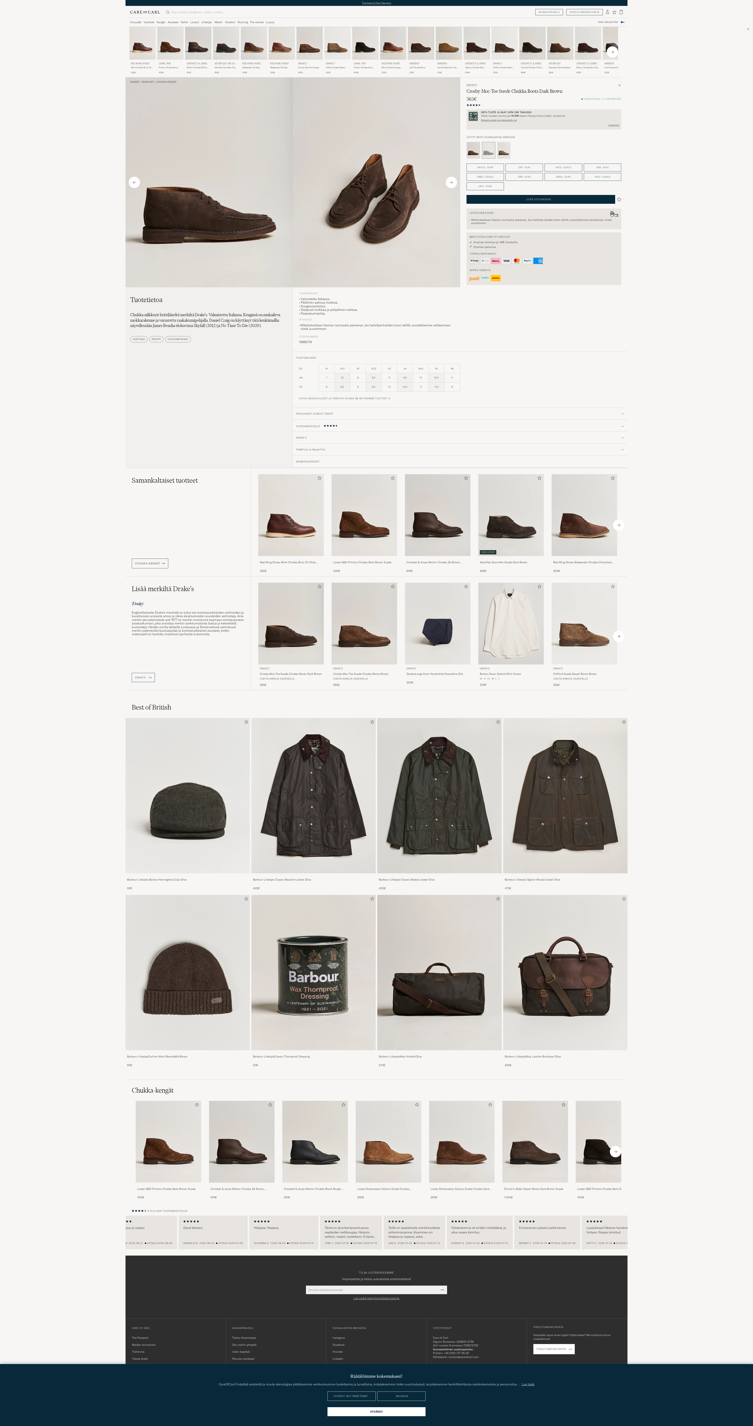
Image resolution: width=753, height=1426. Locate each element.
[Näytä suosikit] (614, 12)
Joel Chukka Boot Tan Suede (447, 67)
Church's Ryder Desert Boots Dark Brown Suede (533, 1189)
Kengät (161, 22)
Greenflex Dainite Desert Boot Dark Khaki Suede (559, 67)
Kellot (184, 22)
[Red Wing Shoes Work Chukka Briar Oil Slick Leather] (291, 558)
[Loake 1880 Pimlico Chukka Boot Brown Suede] (364, 558)
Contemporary (178, 339)
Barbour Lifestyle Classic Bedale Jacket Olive (407, 879)
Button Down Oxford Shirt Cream (500, 674)
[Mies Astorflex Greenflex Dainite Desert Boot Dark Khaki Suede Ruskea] (560, 43)
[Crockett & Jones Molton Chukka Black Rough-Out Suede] (315, 1185)
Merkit (218, 22)
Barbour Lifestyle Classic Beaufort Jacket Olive (282, 879)
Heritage (139, 339)
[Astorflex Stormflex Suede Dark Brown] (511, 558)
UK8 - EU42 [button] (602, 167)
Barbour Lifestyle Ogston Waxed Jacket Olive (532, 879)
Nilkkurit (148, 82)
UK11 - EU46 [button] (485, 186)
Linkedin (338, 1358)
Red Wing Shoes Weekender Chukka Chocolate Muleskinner (582, 562)
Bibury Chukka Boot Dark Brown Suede (588, 67)
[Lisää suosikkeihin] (318, 478)
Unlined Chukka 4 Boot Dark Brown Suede (531, 67)
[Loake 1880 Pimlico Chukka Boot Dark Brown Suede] (608, 1185)
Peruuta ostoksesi (243, 1358)
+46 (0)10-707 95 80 (456, 1353)
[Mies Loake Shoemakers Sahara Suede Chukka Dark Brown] (462, 1142)
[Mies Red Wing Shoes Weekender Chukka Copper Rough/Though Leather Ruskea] (282, 43)
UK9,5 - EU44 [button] (563, 176)
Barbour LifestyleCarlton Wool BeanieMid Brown (157, 1056)
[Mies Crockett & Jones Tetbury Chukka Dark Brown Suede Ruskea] (477, 43)
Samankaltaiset (165, 480)
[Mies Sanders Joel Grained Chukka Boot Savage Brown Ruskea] (616, 43)
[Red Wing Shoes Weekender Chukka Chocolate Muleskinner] (584, 558)
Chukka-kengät (166, 82)
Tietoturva (138, 1351)
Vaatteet (149, 22)
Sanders (414, 63)
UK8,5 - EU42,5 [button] (485, 176)
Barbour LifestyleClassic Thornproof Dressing (281, 1056)
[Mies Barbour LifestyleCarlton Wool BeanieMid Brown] (188, 972)
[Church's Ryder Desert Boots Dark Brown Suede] (535, 1185)
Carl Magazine (608, 22)
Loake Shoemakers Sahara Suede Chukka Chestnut (383, 1189)
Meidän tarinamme (144, 1345)
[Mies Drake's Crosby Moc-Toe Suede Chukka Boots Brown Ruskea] (309, 43)
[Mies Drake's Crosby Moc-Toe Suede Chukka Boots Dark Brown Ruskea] (291, 623)
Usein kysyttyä (241, 1351)
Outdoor (230, 22)
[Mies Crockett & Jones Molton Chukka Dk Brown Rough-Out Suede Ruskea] (198, 43)
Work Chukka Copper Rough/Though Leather (392, 67)
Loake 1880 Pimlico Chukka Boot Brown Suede (362, 562)
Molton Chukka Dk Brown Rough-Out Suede (198, 67)
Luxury (270, 22)
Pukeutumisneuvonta (584, 12)
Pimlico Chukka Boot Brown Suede (168, 67)
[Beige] (504, 150)
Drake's (302, 63)
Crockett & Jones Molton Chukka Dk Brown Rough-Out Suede (433, 562)
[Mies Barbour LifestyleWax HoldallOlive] (439, 972)
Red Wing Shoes (140, 63)
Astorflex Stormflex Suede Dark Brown (226, 67)
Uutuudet (135, 22)
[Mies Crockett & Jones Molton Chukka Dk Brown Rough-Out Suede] (242, 1142)
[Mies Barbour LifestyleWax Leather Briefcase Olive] (565, 972)
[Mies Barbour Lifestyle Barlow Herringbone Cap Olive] (188, 795)
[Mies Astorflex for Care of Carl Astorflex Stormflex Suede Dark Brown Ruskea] (226, 43)
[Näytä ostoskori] (621, 12)
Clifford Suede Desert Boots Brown (335, 67)
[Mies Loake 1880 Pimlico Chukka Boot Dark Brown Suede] (608, 1142)
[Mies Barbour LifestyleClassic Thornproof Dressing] (313, 972)
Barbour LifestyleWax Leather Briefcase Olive (533, 1056)
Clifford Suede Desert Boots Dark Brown (502, 67)
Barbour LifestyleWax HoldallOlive (400, 1056)
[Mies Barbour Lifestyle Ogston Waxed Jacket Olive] (565, 795)
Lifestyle (206, 22)
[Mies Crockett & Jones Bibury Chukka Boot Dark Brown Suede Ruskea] (588, 43)
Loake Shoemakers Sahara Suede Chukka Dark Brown (460, 1189)
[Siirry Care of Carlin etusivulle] (145, 12)
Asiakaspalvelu (549, 12)
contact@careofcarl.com (463, 1357)
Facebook (339, 1345)
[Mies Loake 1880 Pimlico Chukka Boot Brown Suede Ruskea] (170, 43)
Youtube (338, 1351)
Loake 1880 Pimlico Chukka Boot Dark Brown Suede (605, 1189)
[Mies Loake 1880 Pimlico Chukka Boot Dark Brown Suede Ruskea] (365, 43)
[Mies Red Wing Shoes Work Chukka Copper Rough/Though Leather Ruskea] (393, 43)
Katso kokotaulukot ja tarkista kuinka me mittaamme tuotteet (343, 398)
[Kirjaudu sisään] (607, 12)
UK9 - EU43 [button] (524, 176)
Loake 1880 (165, 63)
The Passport (140, 1338)
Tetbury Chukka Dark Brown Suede (474, 67)
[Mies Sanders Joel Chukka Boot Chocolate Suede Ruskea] (421, 43)
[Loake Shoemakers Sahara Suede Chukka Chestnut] (388, 1185)
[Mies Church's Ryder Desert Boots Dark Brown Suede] (535, 1142)
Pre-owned (257, 22)
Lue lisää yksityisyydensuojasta (376, 1298)
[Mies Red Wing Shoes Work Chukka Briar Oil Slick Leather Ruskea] (142, 43)
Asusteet (173, 22)
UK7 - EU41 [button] (524, 167)
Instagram (339, 1338)
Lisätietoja (613, 125)
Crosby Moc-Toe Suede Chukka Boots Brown (308, 67)
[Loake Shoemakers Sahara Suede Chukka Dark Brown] (462, 1185)
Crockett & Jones (197, 63)
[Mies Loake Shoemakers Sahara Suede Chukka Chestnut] (388, 1142)
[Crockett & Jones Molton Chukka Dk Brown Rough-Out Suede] (437, 558)
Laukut (194, 22)
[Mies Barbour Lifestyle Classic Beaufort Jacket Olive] (313, 795)
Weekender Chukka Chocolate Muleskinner (252, 67)
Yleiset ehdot (140, 1358)
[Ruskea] (473, 150)
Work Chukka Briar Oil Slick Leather (141, 67)
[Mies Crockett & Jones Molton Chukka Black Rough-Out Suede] (315, 1142)
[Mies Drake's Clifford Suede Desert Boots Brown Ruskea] (337, 43)
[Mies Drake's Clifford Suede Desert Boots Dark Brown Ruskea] (504, 43)
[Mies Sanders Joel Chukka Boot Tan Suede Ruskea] (449, 43)
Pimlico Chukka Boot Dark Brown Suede (363, 67)
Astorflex (554, 63)
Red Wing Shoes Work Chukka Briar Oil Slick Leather (288, 562)
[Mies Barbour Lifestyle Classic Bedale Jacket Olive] (439, 795)
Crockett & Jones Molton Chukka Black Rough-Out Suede (313, 1189)
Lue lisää (528, 1384)
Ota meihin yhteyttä (244, 1345)
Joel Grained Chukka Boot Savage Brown (613, 67)
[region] (377, 1232)
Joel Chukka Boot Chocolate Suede (417, 67)
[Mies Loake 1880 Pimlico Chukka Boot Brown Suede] (168, 1142)
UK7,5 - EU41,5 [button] (563, 167)
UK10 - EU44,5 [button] (602, 176)
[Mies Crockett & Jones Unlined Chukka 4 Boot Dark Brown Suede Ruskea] (532, 43)
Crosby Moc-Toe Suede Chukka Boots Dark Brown (291, 674)
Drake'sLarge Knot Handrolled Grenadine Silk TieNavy (435, 674)
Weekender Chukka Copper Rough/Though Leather (280, 67)
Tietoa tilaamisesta (244, 1338)
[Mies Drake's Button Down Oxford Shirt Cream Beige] (511, 623)
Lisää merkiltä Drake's (163, 589)
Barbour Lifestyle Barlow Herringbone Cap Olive (156, 879)
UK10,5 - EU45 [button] (485, 167)
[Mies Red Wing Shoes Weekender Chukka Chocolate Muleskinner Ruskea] (254, 43)
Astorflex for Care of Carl (226, 64)
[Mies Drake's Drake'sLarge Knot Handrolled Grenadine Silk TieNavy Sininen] (437, 623)
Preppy (156, 339)
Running (243, 22)
